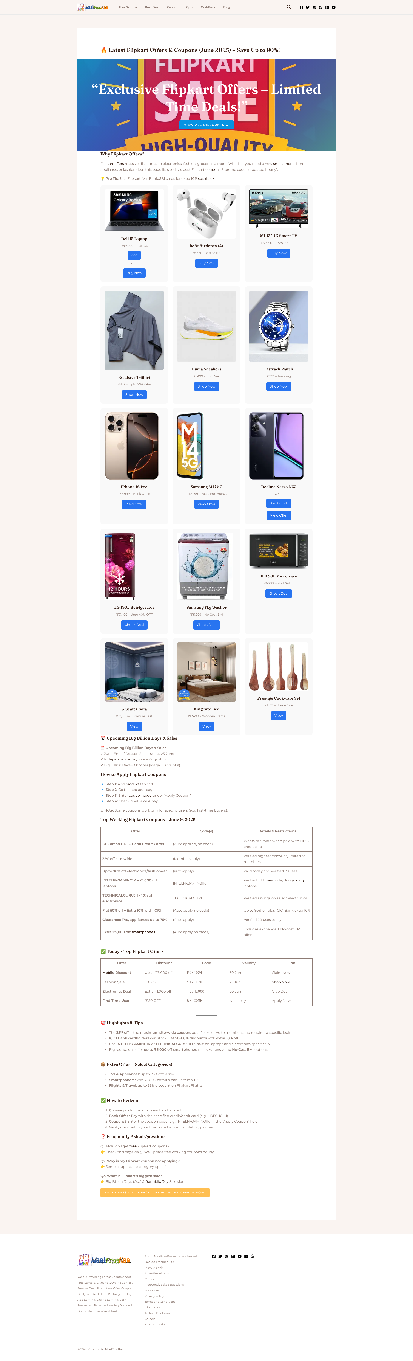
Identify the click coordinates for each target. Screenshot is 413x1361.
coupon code (140, 795)
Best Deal (152, 7)
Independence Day (120, 759)
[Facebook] (301, 7)
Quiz (189, 7)
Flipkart (107, 164)
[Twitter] (308, 7)
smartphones (143, 932)
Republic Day (156, 1181)
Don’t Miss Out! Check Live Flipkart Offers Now (155, 1192)
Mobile (108, 973)
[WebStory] (252, 1256)
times (268, 880)
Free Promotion (156, 1324)
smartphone (284, 164)
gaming (297, 880)
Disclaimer (152, 1307)
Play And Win (154, 1267)
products (133, 784)
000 (134, 255)
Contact (150, 1279)
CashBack (208, 7)
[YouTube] (334, 7)
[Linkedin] (327, 7)
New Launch (279, 503)
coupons (212, 170)
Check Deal (134, 625)
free (133, 1146)
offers (119, 164)
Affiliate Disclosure (158, 1313)
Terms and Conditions (160, 1301)
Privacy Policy (154, 1296)
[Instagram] (314, 7)
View (134, 726)
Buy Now (134, 273)
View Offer (134, 504)
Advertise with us (157, 1273)
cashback (206, 179)
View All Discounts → (206, 124)
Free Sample (128, 7)
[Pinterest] (321, 7)
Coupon (172, 7)
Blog (226, 7)
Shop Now (134, 395)
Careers (150, 1319)
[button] (289, 7)
